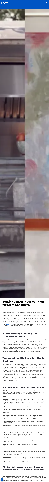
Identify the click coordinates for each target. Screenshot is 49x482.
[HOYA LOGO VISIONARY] (4, 3)
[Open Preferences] (1, 479)
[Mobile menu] (46, 3)
